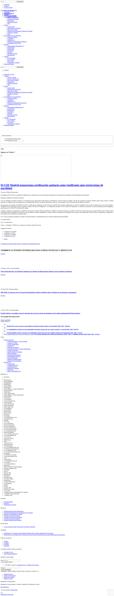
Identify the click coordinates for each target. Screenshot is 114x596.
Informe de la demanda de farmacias (16, 41)
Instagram (6, 545)
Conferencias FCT (12, 367)
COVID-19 (10, 346)
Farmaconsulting (8, 501)
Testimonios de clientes (13, 62)
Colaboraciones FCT (12, 365)
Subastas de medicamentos (14, 359)
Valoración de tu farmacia (14, 28)
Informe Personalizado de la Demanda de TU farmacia (18, 512)
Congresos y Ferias (12, 343)
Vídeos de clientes (12, 37)
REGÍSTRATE (5, 587)
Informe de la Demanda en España (13, 514)
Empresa (6, 44)
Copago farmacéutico (13, 344)
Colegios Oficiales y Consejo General (17, 341)
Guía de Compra (11, 77)
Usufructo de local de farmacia (12, 518)
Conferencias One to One (14, 43)
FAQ (8, 23)
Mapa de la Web (8, 578)
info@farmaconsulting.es (10, 554)
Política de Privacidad (33, 565)
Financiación (10, 20)
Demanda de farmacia (13, 347)
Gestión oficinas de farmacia (14, 352)
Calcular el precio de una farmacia (13, 517)
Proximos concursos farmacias (12, 515)
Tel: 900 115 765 (8, 552)
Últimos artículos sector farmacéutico (13, 511)
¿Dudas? (6, 56)
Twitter (6, 541)
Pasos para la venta (12, 29)
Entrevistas (10, 370)
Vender (6, 25)
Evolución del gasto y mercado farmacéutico (19, 349)
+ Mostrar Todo (8, 495)
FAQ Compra (11, 59)
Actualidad (10, 38)
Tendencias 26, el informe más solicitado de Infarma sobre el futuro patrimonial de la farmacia (28, 533)
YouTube (6, 544)
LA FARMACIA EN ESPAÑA (12, 35)
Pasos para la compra (12, 19)
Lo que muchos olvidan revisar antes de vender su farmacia (19, 526)
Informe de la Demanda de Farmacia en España (19, 31)
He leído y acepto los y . (22, 565)
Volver (6, 239)
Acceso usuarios (8, 7)
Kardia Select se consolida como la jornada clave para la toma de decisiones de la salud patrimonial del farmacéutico (40, 313)
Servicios (9, 52)
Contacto (6, 6)
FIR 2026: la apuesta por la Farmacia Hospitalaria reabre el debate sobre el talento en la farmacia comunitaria (38, 292)
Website (3, 568)
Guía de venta (11, 26)
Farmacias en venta (9, 74)
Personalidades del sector (14, 356)
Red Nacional (11, 55)
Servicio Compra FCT (13, 79)
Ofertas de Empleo (9, 64)
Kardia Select (10, 47)
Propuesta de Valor (12, 53)
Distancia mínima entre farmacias (12, 520)
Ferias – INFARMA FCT (14, 371)
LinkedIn (6, 542)
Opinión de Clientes (12, 32)
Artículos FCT (11, 40)
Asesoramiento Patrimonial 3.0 (15, 46)
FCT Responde (11, 58)
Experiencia (10, 50)
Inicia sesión (14, 590)
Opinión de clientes (12, 22)
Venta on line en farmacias (14, 361)
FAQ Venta (10, 61)
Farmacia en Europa (12, 350)
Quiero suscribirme (6, 320)
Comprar (6, 76)
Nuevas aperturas (11, 353)
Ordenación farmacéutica (14, 355)
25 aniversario (11, 364)
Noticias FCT (7, 362)
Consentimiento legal (7, 562)
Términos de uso (21, 565)
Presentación (10, 49)
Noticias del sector (9, 340)
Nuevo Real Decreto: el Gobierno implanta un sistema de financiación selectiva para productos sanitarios (36, 271)
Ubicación (6, 4)
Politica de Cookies (9, 577)
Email (3, 560)
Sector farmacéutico (12, 358)
